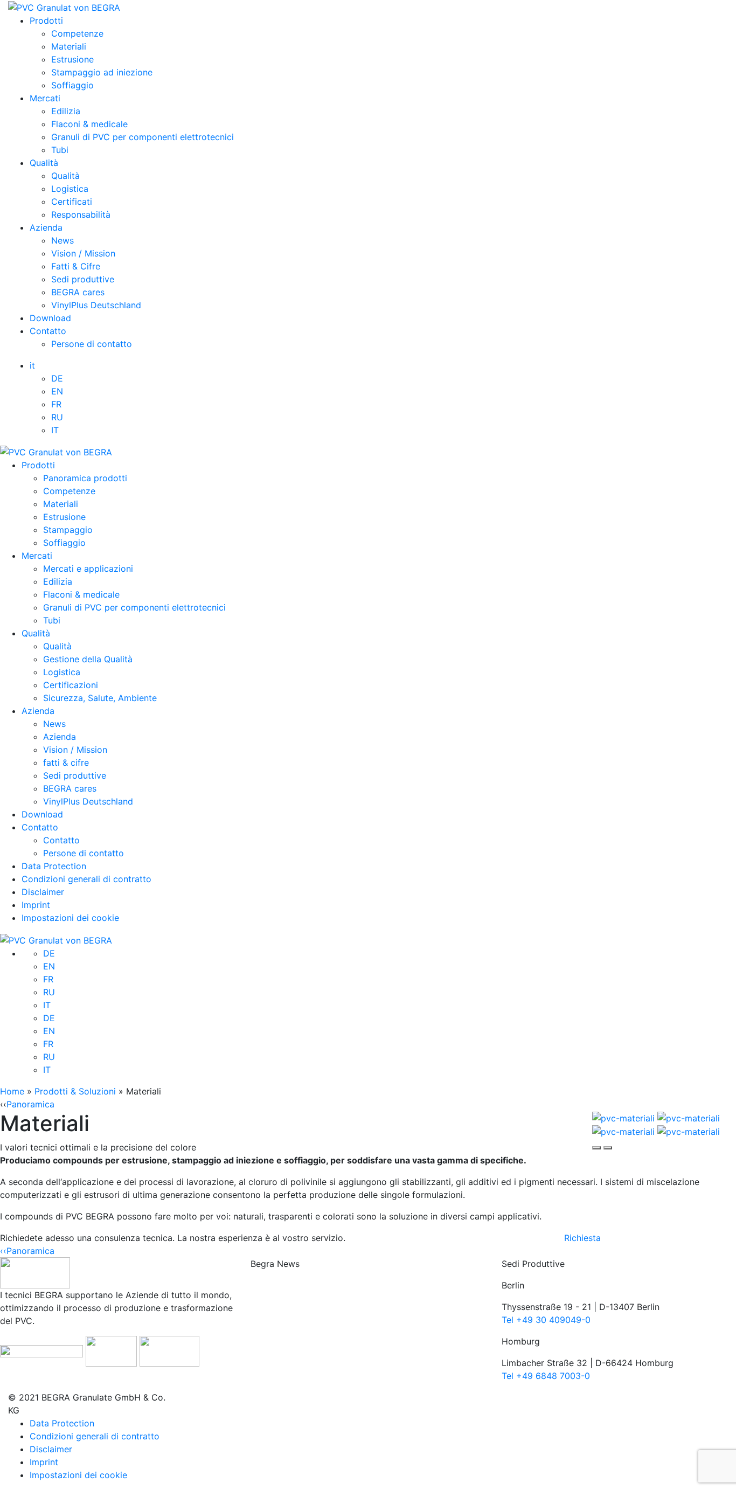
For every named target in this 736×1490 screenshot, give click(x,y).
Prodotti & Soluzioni (75, 1091)
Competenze (77, 33)
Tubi (59, 149)
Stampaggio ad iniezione (101, 72)
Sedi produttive (82, 279)
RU (57, 417)
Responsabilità (80, 214)
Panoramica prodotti (85, 478)
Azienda (46, 227)
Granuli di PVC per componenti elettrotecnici (142, 136)
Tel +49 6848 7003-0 (546, 1375)
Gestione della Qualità (88, 659)
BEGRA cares (78, 292)
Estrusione (72, 59)
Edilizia (65, 111)
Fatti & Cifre (75, 266)
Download (50, 318)
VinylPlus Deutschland (96, 305)
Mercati (45, 98)
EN (57, 391)
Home (12, 1091)
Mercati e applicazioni (88, 568)
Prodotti (46, 20)
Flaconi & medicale (89, 124)
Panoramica (30, 1104)
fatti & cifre (66, 762)
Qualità (44, 162)
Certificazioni (70, 685)
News (62, 240)
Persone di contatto (91, 343)
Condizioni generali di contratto (86, 879)
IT (55, 430)
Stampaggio (68, 529)
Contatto (48, 330)
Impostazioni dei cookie (70, 917)
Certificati (71, 201)
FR (56, 404)
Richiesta (582, 1237)
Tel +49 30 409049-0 (546, 1319)
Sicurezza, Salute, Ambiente (100, 697)
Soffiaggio (72, 85)
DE (57, 378)
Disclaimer (43, 891)
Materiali (68, 46)
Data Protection (54, 866)
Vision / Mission (83, 253)
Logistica (69, 188)
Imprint (36, 904)
